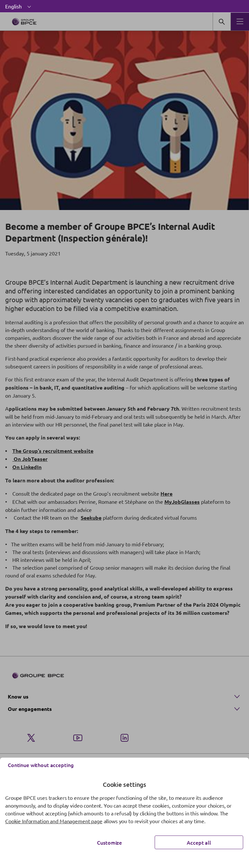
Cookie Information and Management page (53, 821)
